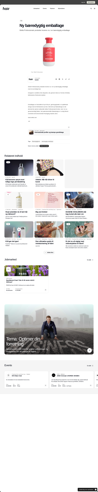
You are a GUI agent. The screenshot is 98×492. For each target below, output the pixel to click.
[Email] (66, 79)
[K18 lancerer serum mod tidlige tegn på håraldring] (18, 173)
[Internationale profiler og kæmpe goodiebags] (49, 132)
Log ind (83, 2)
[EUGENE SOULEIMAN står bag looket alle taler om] (79, 205)
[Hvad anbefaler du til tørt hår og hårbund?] (18, 205)
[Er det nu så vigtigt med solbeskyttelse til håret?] (79, 235)
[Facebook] (56, 79)
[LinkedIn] (59, 79)
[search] (91, 8)
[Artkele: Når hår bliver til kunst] (49, 173)
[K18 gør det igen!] (18, 233)
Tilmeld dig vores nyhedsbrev (86, 489)
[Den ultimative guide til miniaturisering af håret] (49, 234)
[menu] (94, 8)
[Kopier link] (69, 79)
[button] (69, 127)
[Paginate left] (5, 279)
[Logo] (6, 8)
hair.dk (36, 79)
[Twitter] (62, 79)
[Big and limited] (49, 204)
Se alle (89, 260)
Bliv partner (91, 2)
